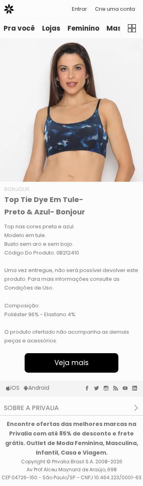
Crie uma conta (115, 9)
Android (38, 388)
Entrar (79, 9)
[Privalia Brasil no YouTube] (127, 388)
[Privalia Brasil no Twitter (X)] (98, 388)
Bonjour (16, 189)
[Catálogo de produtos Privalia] (131, 28)
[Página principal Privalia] (9, 9)
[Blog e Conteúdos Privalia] (117, 388)
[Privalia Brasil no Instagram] (108, 388)
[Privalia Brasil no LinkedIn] (136, 388)
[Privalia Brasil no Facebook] (89, 388)
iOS (14, 388)
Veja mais (71, 362)
